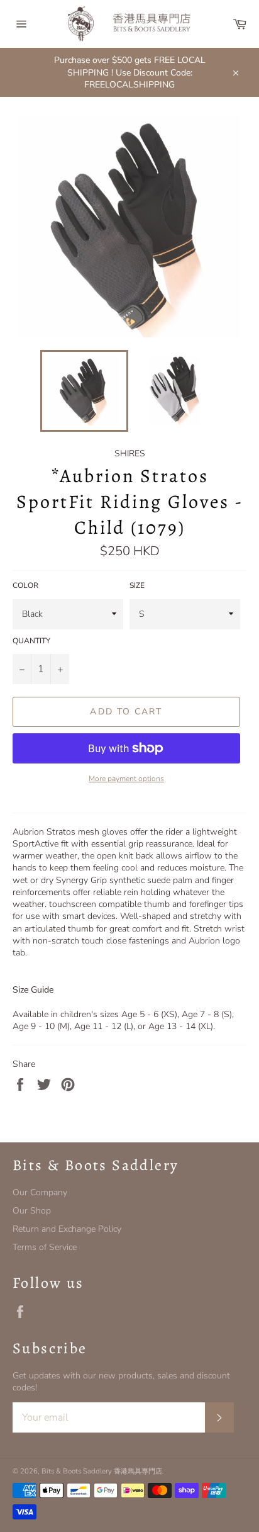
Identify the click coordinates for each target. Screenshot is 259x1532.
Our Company (40, 1192)
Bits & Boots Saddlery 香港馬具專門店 (101, 1471)
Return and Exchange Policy (67, 1229)
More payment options (126, 779)
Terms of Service (45, 1247)
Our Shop (32, 1211)
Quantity (31, 641)
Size (137, 585)
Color (25, 585)
